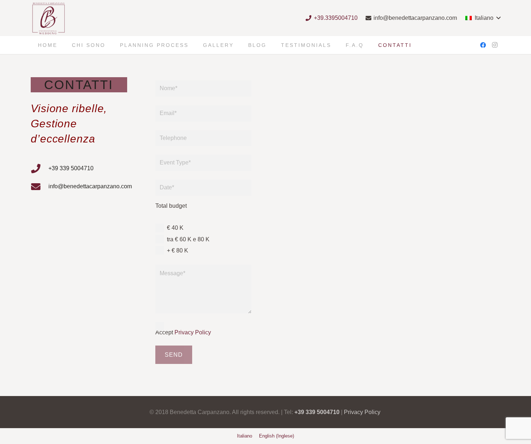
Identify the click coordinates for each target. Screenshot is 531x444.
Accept (183, 332)
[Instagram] (494, 45)
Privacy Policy (192, 332)
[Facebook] (483, 45)
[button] (482, 18)
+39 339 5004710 (317, 412)
